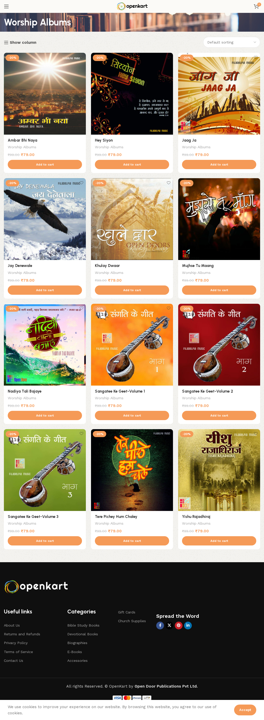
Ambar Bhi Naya (22, 140)
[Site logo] (132, 6)
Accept (245, 710)
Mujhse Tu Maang (198, 265)
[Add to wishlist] (81, 57)
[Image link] (37, 586)
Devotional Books (82, 634)
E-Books (74, 652)
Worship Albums (22, 147)
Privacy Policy (16, 643)
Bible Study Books (83, 625)
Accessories (77, 660)
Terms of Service (18, 652)
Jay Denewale (20, 265)
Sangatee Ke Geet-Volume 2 (207, 391)
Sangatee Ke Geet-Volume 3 (33, 516)
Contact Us (13, 660)
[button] (45, 164)
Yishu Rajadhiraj (196, 516)
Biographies (77, 643)
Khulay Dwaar (107, 265)
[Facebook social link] (160, 625)
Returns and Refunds (22, 634)
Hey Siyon (104, 140)
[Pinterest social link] (179, 625)
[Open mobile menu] (6, 6)
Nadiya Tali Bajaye (25, 391)
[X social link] (169, 625)
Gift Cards (126, 612)
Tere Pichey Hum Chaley (116, 516)
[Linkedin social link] (188, 625)
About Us (12, 625)
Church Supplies (132, 621)
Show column (23, 42)
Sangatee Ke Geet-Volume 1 (120, 391)
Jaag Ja (189, 140)
